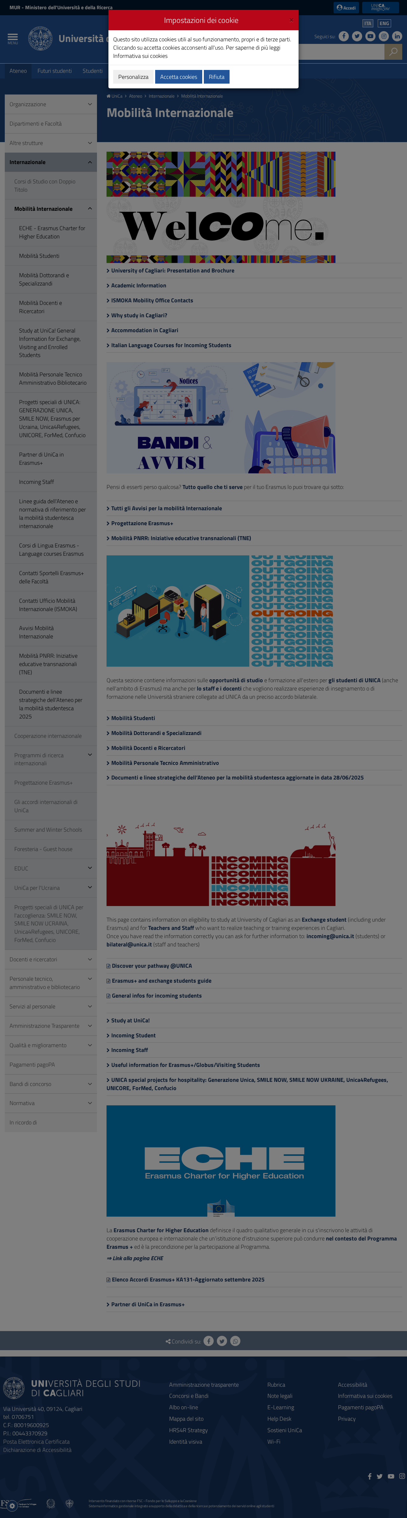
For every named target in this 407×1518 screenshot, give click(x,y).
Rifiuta (216, 76)
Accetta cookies (178, 76)
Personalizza (133, 76)
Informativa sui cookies (140, 56)
